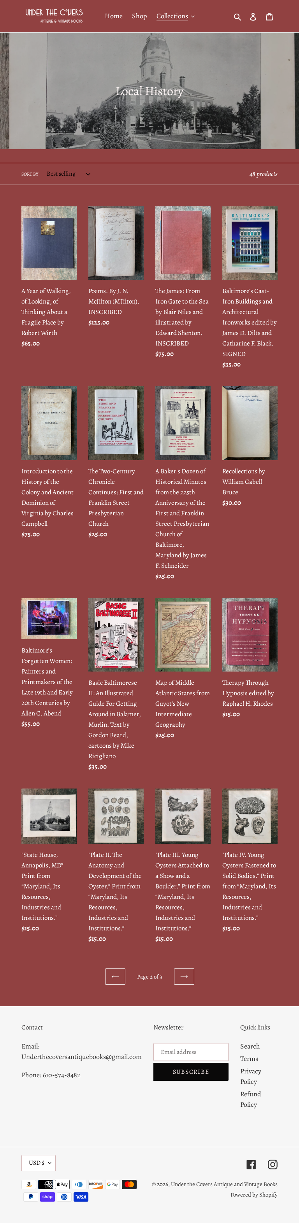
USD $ (36, 1162)
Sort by (29, 174)
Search (250, 1046)
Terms (249, 1058)
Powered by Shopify (254, 1195)
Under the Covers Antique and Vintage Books (224, 1184)
